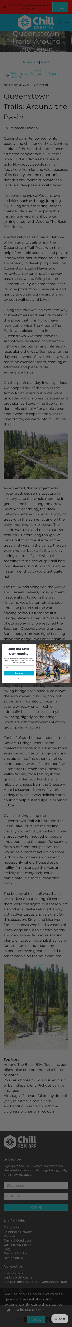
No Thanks (19, 679)
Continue (19, 673)
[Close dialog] (68, 646)
